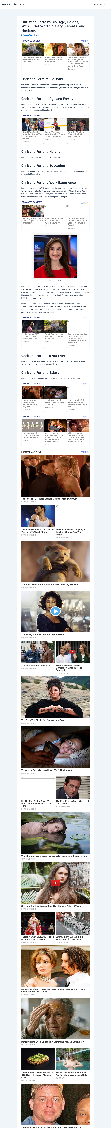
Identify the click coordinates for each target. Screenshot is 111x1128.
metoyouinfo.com (14, 4)
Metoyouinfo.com (100, 4)
